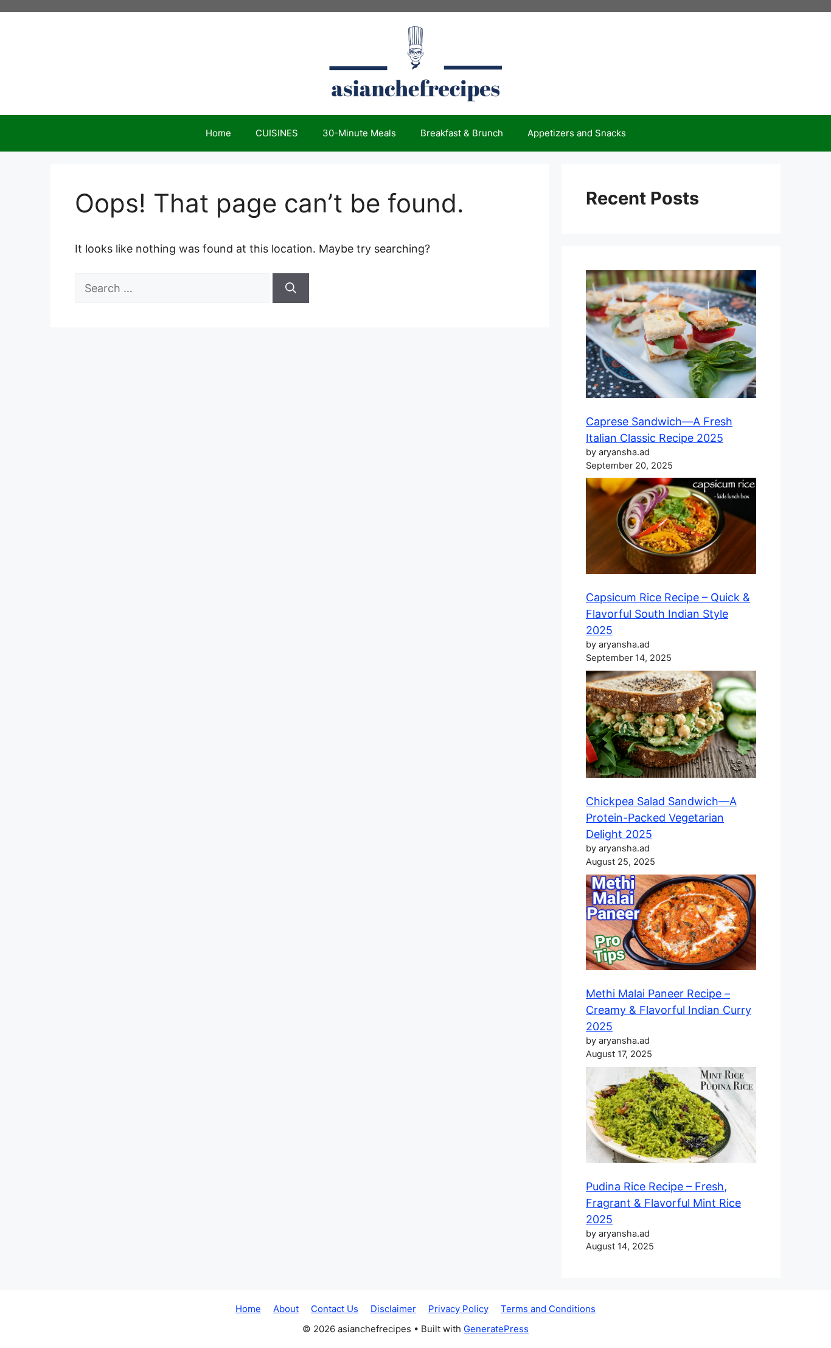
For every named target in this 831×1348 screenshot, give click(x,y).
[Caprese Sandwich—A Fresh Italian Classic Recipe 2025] (671, 336)
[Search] (291, 288)
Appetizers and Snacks (576, 133)
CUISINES (277, 133)
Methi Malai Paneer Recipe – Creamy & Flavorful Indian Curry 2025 (668, 1010)
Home (218, 133)
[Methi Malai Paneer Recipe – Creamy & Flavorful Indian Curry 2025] (671, 925)
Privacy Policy (458, 1309)
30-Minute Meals (359, 133)
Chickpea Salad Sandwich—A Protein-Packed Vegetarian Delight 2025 (661, 817)
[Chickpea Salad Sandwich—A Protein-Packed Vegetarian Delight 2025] (671, 726)
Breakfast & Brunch (461, 133)
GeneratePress (496, 1329)
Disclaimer (393, 1309)
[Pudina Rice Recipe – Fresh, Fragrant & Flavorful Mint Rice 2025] (671, 1117)
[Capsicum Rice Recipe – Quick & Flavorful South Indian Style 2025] (671, 528)
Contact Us (334, 1309)
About (286, 1309)
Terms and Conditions (548, 1309)
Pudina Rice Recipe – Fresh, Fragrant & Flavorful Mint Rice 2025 (663, 1203)
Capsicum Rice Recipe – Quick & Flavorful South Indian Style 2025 (668, 614)
